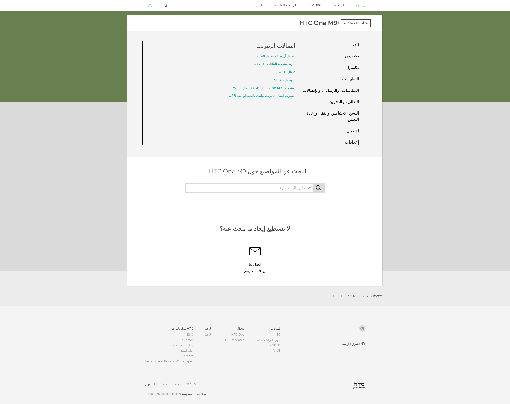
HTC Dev (238, 334)
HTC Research (234, 340)
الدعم (259, 5)
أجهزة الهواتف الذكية (269, 340)
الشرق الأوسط (351, 344)
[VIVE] (149, 5)
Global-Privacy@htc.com (162, 394)
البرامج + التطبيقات (285, 5)
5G (279, 334)
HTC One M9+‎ (348, 296)
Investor (187, 340)
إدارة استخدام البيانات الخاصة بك (274, 64)
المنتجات (339, 5)
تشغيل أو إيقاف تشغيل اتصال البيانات (271, 56)
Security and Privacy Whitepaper (168, 361)
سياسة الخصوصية (182, 345)
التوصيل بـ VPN (285, 80)
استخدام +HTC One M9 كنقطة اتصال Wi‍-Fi (264, 88)
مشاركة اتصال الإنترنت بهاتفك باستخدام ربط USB (262, 96)
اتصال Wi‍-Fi (286, 72)
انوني (147, 384)
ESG (190, 334)
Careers (187, 356)
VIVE (277, 350)
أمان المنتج (186, 350)
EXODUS (274, 345)
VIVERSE (315, 5)
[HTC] (361, 5)
